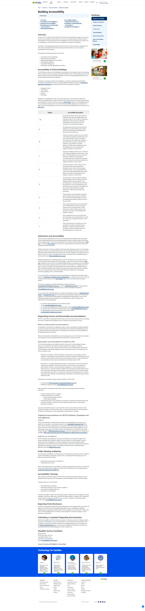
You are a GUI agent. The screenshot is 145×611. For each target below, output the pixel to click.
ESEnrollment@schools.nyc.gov (57, 256)
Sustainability (96, 44)
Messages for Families (86, 590)
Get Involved (73, 1)
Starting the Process (49, 294)
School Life (65, 1)
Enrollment (45, 1)
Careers (82, 583)
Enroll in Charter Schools (44, 585)
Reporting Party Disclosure (71, 21)
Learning (59, 1)
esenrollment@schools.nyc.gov (53, 305)
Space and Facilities (53, 7)
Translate (106, 3)
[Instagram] (100, 602)
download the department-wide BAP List (48, 470)
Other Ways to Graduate (44, 589)
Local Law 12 (96, 29)
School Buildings (97, 32)
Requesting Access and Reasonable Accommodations (49, 26)
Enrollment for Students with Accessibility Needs (56, 277)
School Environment (71, 590)
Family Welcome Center (71, 286)
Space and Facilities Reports (98, 40)
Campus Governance (98, 22)
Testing (55, 589)
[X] (103, 602)
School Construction (98, 36)
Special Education (57, 582)
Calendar (80, 1)
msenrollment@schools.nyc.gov (80, 307)
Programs (55, 592)
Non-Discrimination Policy (47, 525)
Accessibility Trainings (70, 20)
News (82, 587)
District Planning (97, 25)
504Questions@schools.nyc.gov (56, 431)
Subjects (55, 587)
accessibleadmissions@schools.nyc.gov (48, 286)
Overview (43, 20)
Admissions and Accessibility (48, 23)
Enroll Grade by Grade (44, 582)
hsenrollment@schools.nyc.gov (79, 308)
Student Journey (57, 590)
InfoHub (87, 592)
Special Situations (71, 594)
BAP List (41, 107)
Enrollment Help (43, 583)
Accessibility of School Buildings (49, 21)
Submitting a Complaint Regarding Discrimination (73, 24)
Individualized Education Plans (75, 424)
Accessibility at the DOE (72, 582)
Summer (41, 587)
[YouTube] (105, 602)
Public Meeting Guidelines (47, 28)
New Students (59, 278)
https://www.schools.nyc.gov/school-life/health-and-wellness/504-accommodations (65, 432)
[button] (143, 606)
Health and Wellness (71, 583)
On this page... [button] (43, 15)
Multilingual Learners (58, 583)
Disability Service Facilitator (72, 27)
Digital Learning (57, 585)
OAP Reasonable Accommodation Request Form (62, 383)
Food (68, 585)
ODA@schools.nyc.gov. (55, 447)
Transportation (70, 587)
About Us (83, 585)
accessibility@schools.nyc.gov (46, 289)
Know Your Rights (70, 589)
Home (39, 7)
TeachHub (86, 1)
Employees (92, 1)
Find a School (51, 2)
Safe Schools (70, 592)
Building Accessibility (98, 18)
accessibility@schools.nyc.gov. (65, 384)
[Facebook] (98, 602)
